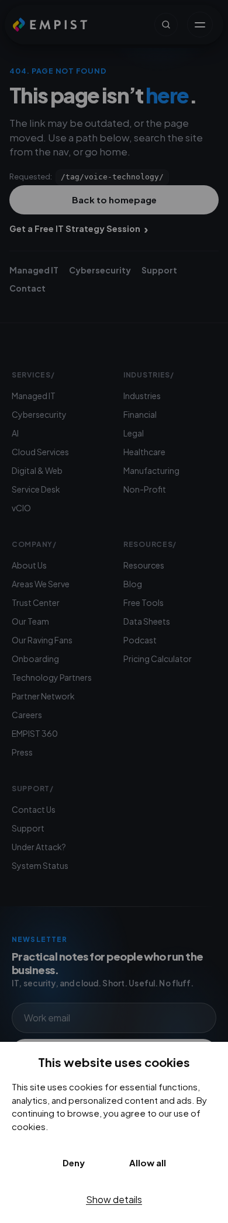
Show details (114, 1199)
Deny (74, 1162)
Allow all (147, 1162)
